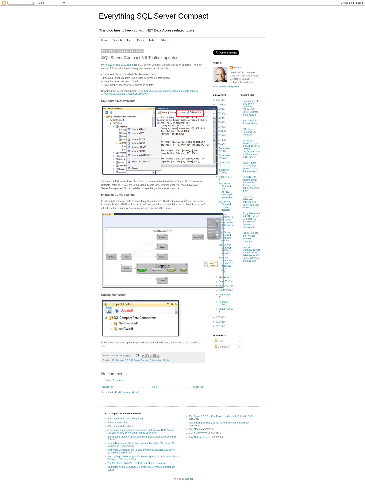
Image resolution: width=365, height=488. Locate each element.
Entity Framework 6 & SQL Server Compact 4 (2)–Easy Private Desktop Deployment (251, 220)
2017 (219, 113)
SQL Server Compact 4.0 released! (249, 132)
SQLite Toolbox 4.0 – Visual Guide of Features (250, 237)
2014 (219, 126)
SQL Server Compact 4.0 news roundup (225, 236)
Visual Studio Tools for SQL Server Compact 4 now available (251, 167)
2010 (219, 144)
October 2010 (226, 162)
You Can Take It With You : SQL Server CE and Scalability (137, 463)
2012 (219, 135)
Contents (117, 40)
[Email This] (144, 356)
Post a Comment (114, 380)
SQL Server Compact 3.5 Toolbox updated (226, 249)
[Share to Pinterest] (158, 356)
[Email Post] (137, 355)
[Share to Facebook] (154, 356)
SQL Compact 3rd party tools (250, 122)
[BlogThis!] (147, 356)
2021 (219, 100)
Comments (223, 347)
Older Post (198, 387)
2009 (219, 317)
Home (104, 40)
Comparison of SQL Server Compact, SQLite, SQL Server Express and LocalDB (250, 108)
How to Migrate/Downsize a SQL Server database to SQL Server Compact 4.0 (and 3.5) (251, 254)
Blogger (189, 479)
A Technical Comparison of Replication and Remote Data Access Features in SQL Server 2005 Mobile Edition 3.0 (140, 431)
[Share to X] (151, 356)
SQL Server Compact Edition (142, 360)
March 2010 (225, 294)
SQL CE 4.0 (194, 429)
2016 (219, 117)
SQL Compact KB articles (120, 426)
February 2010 (223, 303)
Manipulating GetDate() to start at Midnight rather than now (218, 422)
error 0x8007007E (197, 433)
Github (163, 40)
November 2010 (224, 156)
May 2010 (224, 285)
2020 (219, 104)
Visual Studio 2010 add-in (119, 64)
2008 (219, 321)
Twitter (152, 40)
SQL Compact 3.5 (119, 360)
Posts (220, 341)
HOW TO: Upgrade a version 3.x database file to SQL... (226, 264)
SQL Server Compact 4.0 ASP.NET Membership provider (226, 190)
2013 (219, 131)
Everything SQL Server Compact (153, 16)
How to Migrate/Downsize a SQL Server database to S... (226, 221)
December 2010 (224, 149)
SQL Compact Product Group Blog (125, 418)
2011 (219, 140)
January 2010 (226, 309)
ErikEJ (237, 67)
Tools (129, 40)
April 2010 (224, 290)
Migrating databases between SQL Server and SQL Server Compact (251, 202)
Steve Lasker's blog (117, 422)
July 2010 (224, 276)
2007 (219, 326)
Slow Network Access (199, 437)
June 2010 (225, 281)
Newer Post (108, 387)
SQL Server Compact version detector (225, 205)
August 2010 (225, 177)
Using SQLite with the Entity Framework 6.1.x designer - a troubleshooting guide (251, 184)
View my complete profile (226, 86)
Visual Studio (163, 360)
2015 (219, 122)
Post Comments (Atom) (127, 392)
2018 (219, 109)
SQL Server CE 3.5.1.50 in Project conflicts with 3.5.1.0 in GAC (220, 416)
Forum (140, 40)
